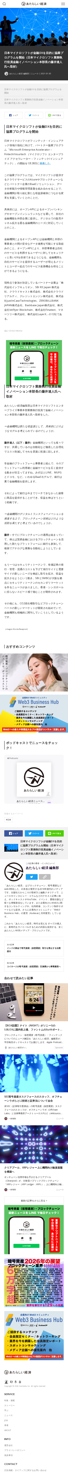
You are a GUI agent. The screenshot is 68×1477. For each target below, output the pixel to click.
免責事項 (8, 1455)
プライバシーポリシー (14, 1450)
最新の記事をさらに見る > (34, 1200)
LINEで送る (56, 115)
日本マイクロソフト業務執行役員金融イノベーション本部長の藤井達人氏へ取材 (33, 101)
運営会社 (8, 1445)
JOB (6, 1420)
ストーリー (9, 1405)
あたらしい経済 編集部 (42, 867)
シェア (15, 115)
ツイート (36, 115)
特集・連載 (9, 1400)
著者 (6, 1425)
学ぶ (6, 1410)
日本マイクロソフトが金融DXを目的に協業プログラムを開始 (33, 91)
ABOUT (7, 1430)
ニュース (35, 74)
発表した (45, 163)
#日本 (8, 819)
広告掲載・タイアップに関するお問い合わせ (25, 1470)
